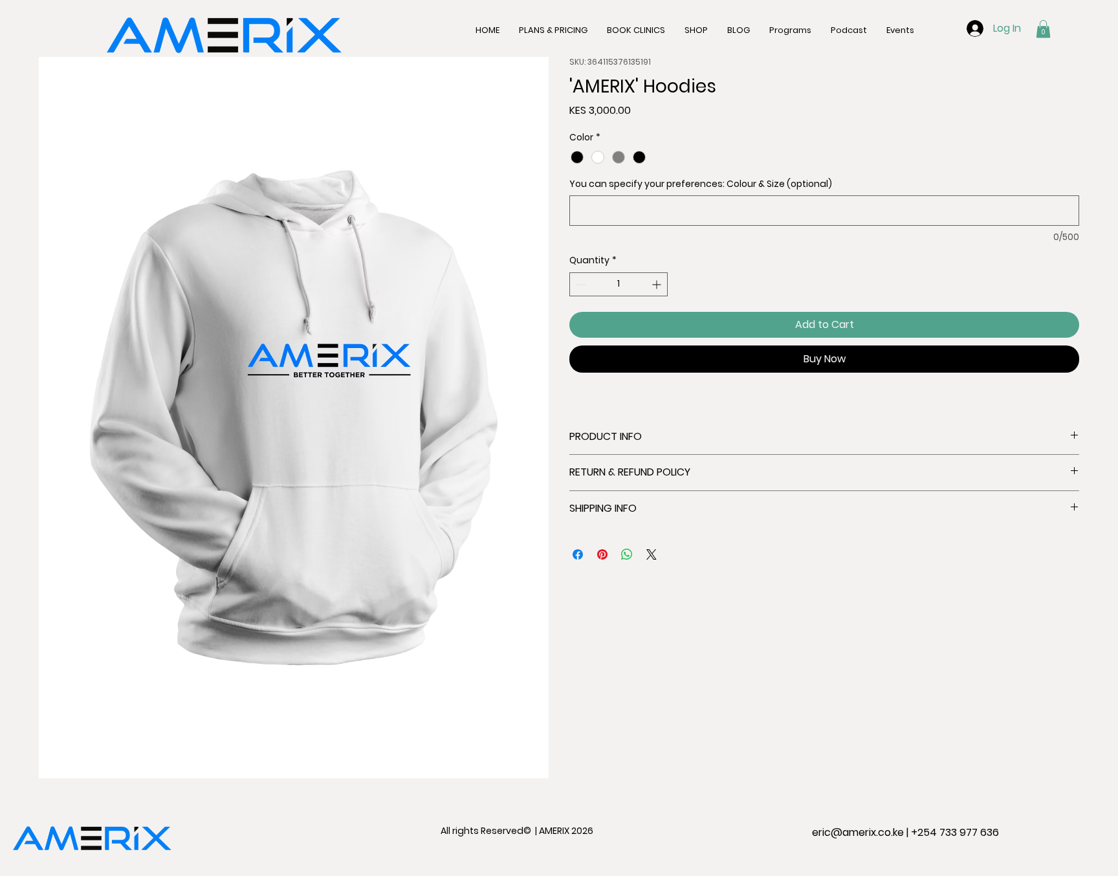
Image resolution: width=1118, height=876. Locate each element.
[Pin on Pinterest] (602, 554)
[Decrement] (579, 284)
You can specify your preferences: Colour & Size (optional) (700, 184)
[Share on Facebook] (578, 554)
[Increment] (658, 284)
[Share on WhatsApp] (627, 554)
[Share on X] (651, 554)
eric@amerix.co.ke (858, 832)
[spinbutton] (618, 284)
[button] (1043, 29)
